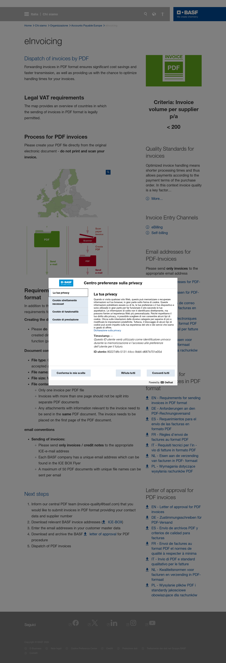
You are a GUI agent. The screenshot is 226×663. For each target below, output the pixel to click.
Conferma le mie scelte (71, 372)
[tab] (68, 293)
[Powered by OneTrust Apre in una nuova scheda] (162, 382)
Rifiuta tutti (128, 372)
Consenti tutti (160, 372)
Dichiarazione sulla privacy (107, 330)
